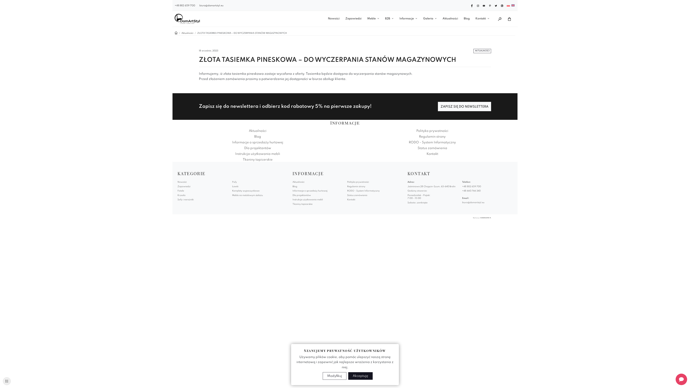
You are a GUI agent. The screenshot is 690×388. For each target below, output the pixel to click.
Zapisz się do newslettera (464, 106)
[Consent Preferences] (7, 381)
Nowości (334, 18)
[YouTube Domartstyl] (483, 5)
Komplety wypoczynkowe (245, 191)
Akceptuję (360, 376)
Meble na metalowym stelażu (247, 195)
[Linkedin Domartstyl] (502, 5)
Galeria (428, 18)
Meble (371, 18)
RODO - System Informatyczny (432, 142)
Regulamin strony (432, 136)
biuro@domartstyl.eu (211, 5)
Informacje (406, 18)
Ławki (235, 187)
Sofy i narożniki (186, 200)
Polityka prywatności (432, 131)
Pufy (234, 182)
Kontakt (480, 18)
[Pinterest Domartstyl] (490, 5)
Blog (467, 18)
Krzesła (181, 195)
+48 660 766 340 (471, 191)
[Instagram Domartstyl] (477, 5)
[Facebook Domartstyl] (471, 5)
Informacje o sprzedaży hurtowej (257, 142)
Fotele (181, 191)
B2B (387, 18)
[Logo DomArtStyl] (187, 19)
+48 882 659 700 (185, 5)
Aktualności (450, 18)
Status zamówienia (432, 148)
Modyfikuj (334, 376)
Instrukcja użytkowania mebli (257, 154)
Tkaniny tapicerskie (258, 159)
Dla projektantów (257, 148)
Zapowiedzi (353, 18)
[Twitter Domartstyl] (495, 5)
